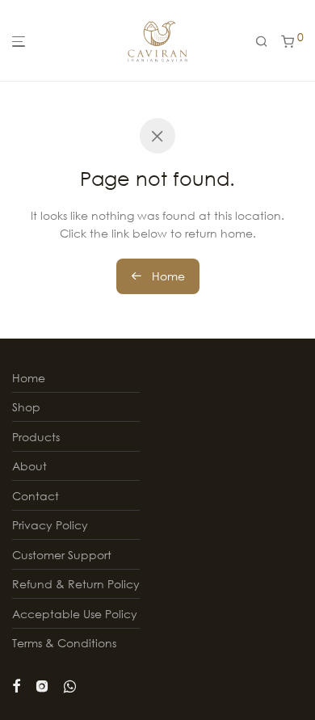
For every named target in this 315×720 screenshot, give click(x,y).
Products (36, 436)
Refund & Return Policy (76, 584)
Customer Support (61, 554)
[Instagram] (42, 684)
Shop (26, 407)
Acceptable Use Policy (74, 613)
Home (167, 276)
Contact (35, 495)
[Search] (262, 41)
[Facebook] (16, 684)
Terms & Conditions (64, 643)
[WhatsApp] (70, 684)
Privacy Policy (50, 525)
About (29, 466)
